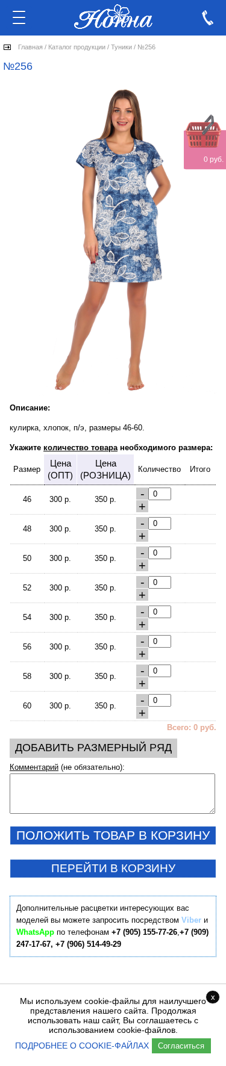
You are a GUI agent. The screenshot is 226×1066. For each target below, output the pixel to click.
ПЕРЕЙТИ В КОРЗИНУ (113, 868)
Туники (121, 47)
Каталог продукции (76, 47)
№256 (146, 47)
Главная (30, 47)
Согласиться (181, 1045)
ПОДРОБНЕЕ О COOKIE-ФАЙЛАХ (82, 1045)
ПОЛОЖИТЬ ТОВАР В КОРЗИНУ (113, 835)
